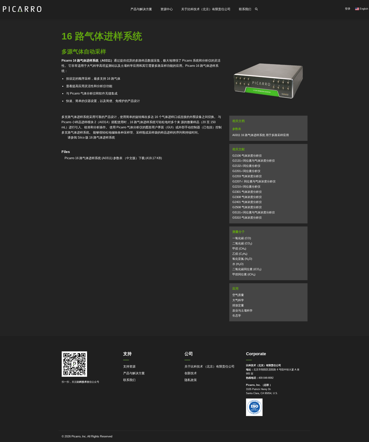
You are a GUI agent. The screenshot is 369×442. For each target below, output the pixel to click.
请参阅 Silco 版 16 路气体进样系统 (91, 137)
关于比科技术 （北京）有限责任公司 (209, 366)
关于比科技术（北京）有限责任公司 (205, 9)
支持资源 (129, 366)
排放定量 (238, 305)
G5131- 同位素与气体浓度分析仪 (253, 212)
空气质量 (238, 295)
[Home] (22, 7)
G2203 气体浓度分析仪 (247, 176)
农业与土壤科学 (242, 310)
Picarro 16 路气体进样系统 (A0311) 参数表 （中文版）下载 (103, 158)
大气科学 (238, 300)
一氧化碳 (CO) (241, 238)
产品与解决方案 (134, 373)
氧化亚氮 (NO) (242, 258)
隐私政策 (190, 380)
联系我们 (245, 9)
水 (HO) (238, 264)
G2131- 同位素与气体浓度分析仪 (253, 160)
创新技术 (190, 373)
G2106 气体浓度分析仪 (247, 155)
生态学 (236, 315)
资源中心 (166, 9)
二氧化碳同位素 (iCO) (246, 269)
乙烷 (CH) (239, 253)
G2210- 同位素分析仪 (246, 186)
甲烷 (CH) (239, 248)
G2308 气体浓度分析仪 (247, 197)
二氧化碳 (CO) (242, 243)
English (363, 8)
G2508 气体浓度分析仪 (247, 207)
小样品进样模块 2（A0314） (91, 122)
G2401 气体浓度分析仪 (247, 202)
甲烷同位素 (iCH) (243, 274)
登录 (347, 8)
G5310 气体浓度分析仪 (247, 217)
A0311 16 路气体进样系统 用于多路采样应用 (260, 135)
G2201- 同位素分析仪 (246, 171)
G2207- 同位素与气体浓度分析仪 (254, 181)
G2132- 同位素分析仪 (246, 165)
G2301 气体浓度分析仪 (247, 191)
